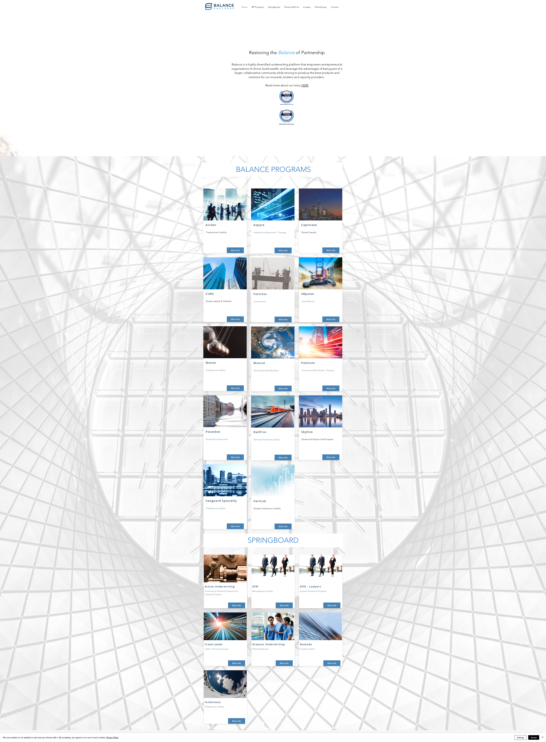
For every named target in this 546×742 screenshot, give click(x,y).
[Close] (542, 737)
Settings (520, 737)
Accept (534, 737)
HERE (305, 85)
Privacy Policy (112, 737)
